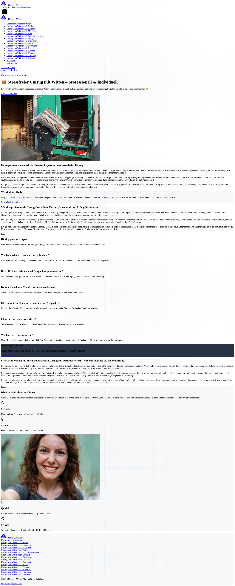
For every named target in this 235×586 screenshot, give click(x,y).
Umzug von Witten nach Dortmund (22, 46)
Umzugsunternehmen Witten (19, 24)
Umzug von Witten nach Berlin (20, 26)
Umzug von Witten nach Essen (20, 48)
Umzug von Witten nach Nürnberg (21, 55)
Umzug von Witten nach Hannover (22, 53)
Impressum (11, 60)
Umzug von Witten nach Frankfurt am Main (25, 36)
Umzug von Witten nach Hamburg (21, 28)
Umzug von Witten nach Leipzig (21, 43)
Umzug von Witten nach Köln (19, 33)
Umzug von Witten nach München (21, 31)
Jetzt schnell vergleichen (11, 202)
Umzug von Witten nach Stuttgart (21, 38)
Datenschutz (12, 63)
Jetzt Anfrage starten (9, 355)
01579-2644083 (8, 8)
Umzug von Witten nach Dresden (21, 58)
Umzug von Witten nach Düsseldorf (22, 41)
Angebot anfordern (23, 8)
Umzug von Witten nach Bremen (21, 51)
